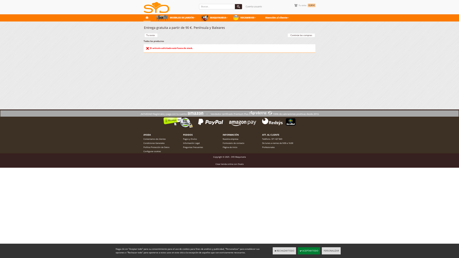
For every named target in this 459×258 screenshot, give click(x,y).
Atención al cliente (276, 17)
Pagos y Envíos (190, 139)
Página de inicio (230, 147)
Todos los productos (154, 41)
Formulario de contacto (233, 143)
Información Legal (191, 143)
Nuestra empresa (230, 139)
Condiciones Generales (154, 143)
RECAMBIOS (247, 17)
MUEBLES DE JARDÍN (182, 17)
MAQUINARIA (218, 17)
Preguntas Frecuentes (193, 147)
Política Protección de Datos (156, 147)
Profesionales (268, 147)
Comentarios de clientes (154, 139)
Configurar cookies (152, 151)
